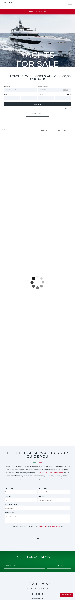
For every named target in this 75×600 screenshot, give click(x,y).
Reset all (68, 108)
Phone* (8, 496)
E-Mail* (41, 496)
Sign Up (59, 565)
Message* (9, 512)
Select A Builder (43, 86)
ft (68, 94)
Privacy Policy (43, 526)
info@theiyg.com (37, 598)
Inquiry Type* (11, 504)
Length (40, 94)
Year (5, 94)
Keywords (7, 86)
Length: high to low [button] (65, 130)
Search (37, 104)
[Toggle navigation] (70, 4)
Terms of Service (55, 526)
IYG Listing (44, 130)
